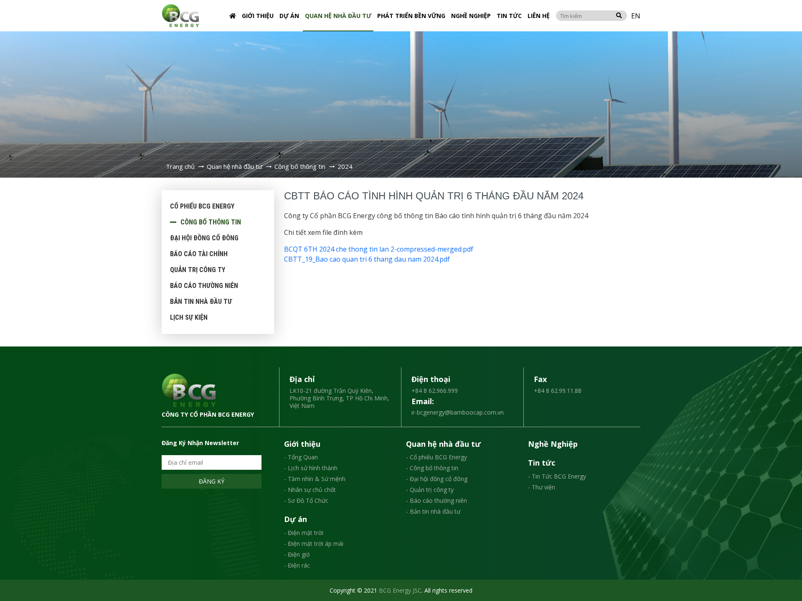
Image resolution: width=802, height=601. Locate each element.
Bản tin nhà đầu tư (201, 302)
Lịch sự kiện (189, 317)
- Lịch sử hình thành (311, 468)
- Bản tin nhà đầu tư (433, 511)
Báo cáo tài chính (199, 254)
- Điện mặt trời (303, 533)
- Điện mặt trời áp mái (313, 544)
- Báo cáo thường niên (436, 500)
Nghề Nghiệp (471, 16)
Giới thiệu (258, 16)
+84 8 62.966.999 (434, 391)
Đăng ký (211, 481)
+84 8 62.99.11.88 (557, 391)
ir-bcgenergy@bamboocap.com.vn (457, 412)
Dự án (289, 16)
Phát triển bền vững (411, 16)
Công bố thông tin (210, 222)
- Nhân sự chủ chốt (310, 490)
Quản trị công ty (197, 270)
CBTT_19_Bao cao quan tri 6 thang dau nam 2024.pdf (367, 259)
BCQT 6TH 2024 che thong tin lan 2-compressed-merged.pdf (378, 249)
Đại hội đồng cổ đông (204, 238)
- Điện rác (297, 565)
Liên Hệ (539, 16)
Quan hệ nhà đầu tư (338, 16)
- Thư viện (541, 487)
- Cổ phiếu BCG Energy (436, 457)
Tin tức (509, 16)
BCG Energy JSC (400, 590)
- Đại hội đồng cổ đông (436, 479)
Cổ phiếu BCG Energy (202, 206)
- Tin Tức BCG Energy (557, 476)
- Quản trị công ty (430, 490)
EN (635, 15)
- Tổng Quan (301, 457)
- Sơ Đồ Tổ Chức (306, 500)
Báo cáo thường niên (204, 286)
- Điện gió (297, 554)
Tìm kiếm (619, 15)
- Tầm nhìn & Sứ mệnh (314, 479)
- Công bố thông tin (432, 468)
